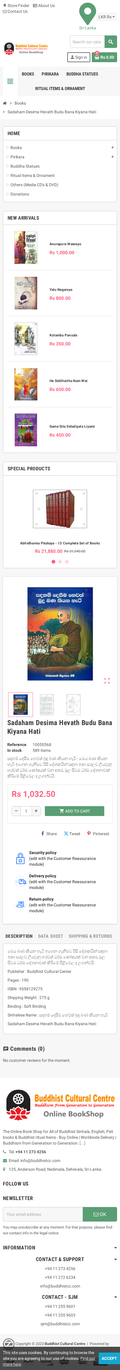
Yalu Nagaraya (61, 290)
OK (102, 1214)
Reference (17, 744)
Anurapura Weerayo (65, 244)
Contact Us (17, 11)
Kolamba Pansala (63, 335)
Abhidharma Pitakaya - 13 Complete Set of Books (60, 543)
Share (51, 833)
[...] (82, 1143)
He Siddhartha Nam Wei (68, 381)
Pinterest (101, 833)
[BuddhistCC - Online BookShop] (26, 48)
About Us (46, 5)
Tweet (74, 833)
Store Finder (16, 5)
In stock (14, 750)
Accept (109, 1358)
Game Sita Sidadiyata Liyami (72, 426)
